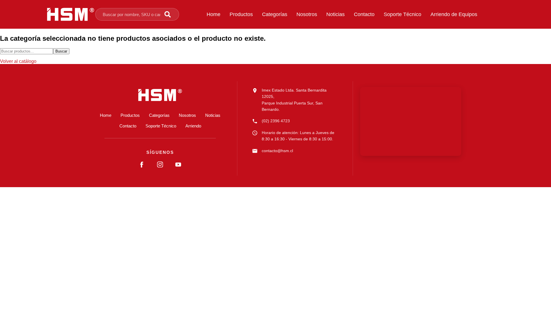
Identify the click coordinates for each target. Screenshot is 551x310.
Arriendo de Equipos (453, 14)
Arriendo (193, 125)
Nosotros (306, 14)
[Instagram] (160, 164)
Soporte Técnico (402, 14)
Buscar (61, 51)
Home (213, 14)
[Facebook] (142, 164)
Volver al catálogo (18, 61)
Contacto (364, 14)
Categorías (274, 14)
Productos (241, 14)
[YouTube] (178, 164)
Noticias (335, 14)
